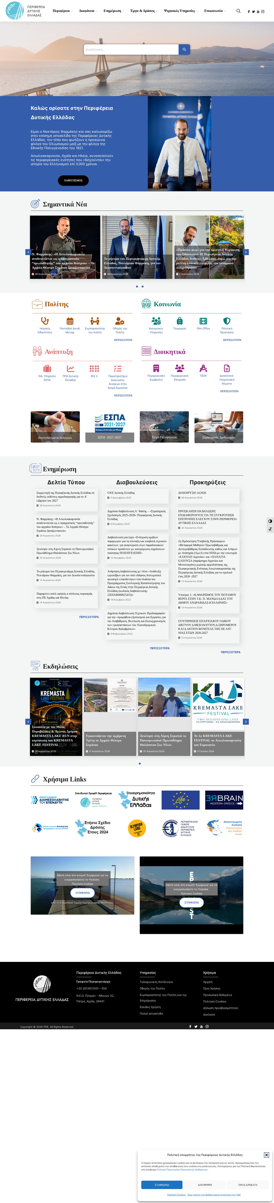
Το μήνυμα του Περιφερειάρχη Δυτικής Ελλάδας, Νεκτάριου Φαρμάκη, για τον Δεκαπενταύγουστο (132, 263)
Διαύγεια (209, 1014)
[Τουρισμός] (179, 321)
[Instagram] (263, 10)
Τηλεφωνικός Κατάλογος (156, 982)
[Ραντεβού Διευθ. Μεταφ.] (70, 321)
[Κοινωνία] (146, 303)
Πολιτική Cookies (176, 1194)
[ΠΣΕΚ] (203, 368)
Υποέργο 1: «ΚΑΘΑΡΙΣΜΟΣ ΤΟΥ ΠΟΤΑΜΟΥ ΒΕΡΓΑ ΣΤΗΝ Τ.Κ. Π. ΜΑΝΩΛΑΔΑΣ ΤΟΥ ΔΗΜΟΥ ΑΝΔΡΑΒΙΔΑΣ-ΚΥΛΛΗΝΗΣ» (207, 598)
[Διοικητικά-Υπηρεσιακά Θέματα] (227, 368)
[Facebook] (249, 10)
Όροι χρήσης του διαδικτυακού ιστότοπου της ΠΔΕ (214, 1194)
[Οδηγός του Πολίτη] (120, 321)
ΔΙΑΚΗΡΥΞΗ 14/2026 (192, 492)
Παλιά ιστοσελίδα (151, 1013)
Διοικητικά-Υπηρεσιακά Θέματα (226, 379)
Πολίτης (56, 304)
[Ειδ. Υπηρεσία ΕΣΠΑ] (47, 368)
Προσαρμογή (247, 1184)
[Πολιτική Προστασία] (227, 321)
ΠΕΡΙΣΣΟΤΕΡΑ (89, 617)
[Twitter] (253, 10)
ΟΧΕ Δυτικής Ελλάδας (121, 492)
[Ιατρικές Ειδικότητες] (45, 321)
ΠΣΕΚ (203, 375)
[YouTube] (258, 10)
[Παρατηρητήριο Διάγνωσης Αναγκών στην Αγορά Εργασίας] (118, 368)
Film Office (203, 328)
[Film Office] (203, 321)
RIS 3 (94, 376)
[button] (266, 1155)
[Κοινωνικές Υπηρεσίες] (156, 321)
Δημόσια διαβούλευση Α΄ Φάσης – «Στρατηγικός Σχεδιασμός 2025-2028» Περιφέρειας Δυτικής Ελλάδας (136, 515)
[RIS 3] (94, 368)
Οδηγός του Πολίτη (152, 988)
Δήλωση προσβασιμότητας (220, 1008)
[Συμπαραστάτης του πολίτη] (95, 321)
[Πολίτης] (37, 304)
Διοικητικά (169, 351)
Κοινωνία (167, 304)
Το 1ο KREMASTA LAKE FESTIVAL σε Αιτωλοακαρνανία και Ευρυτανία (217, 740)
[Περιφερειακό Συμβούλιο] (156, 368)
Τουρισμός (179, 328)
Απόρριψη (205, 1184)
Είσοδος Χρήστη (150, 1007)
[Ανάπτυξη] (37, 351)
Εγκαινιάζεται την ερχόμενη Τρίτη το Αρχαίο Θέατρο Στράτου (106, 740)
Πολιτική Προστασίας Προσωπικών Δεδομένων (182, 1169)
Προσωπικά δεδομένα (217, 995)
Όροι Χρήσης (211, 988)
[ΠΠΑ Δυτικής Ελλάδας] (70, 368)
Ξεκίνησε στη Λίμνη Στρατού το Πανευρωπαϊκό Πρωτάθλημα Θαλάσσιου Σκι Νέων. (163, 740)
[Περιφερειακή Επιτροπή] (179, 368)
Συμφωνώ (162, 1184)
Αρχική (207, 982)
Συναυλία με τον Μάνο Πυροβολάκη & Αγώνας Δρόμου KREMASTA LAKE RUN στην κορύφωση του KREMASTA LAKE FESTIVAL (54, 736)
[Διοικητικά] (146, 351)
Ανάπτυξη (59, 351)
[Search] (184, 49)
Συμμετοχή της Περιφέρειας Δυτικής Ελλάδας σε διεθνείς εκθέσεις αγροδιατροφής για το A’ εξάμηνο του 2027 (66, 496)
